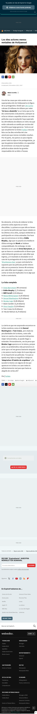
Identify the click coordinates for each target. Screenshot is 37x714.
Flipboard (9, 77)
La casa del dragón (24, 609)
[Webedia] (7, 634)
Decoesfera (5, 683)
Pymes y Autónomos (24, 683)
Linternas (21, 612)
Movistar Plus (23, 598)
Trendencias (5, 680)
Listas (20, 601)
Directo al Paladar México (8, 703)
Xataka (4, 643)
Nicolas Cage (8, 301)
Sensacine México (23, 698)
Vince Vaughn (8, 306)
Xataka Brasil (5, 698)
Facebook (3, 77)
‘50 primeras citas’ (8, 262)
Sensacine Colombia (24, 700)
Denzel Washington (10, 298)
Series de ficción (7, 594)
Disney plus (5, 598)
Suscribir (31, 565)
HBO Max (4, 609)
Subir (30, 633)
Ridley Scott (29, 30)
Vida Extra (21, 646)
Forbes (24, 130)
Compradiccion (6, 685)
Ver (19, 467)
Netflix (4, 601)
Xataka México (6, 695)
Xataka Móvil (5, 646)
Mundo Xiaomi (6, 654)
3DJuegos (21, 643)
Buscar (34, 626)
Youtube (16, 578)
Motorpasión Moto (24, 670)
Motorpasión (22, 668)
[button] (13, 92)
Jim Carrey (29, 106)
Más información (15, 712)
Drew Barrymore (9, 288)
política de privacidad (23, 569)
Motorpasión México (24, 703)
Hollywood (30, 380)
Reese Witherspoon (10, 296)
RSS (24, 578)
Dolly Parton (7, 30)
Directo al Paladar (6, 668)
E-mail (13, 77)
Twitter (6, 77)
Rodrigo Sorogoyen (18, 30)
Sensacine (21, 656)
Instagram (20, 578)
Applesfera (4, 649)
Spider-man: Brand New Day (10, 612)
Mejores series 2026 (18, 551)
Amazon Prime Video (25, 594)
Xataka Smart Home (7, 651)
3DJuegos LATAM (23, 695)
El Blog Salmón (23, 680)
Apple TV (4, 605)
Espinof (21, 658)
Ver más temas (7, 618)
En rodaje (10, 380)
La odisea (21, 605)
